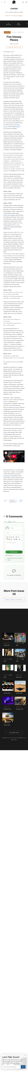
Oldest (14, 521)
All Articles (8, 24)
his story (19, 117)
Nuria (17, 126)
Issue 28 (5, 501)
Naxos (9, 215)
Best (5, 521)
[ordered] (9, 539)
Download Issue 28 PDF (15, 47)
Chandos (17, 275)
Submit (23, 1066)
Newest (9, 521)
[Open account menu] (23, 2)
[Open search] (4, 2)
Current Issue (21, 501)
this (6, 128)
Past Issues (18, 24)
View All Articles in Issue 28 (14, 599)
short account (16, 407)
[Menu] (1, 2)
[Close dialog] (25, 1055)
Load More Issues (14, 732)
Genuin (6, 386)
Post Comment (14, 552)
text (17, 182)
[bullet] (11, 539)
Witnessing (16, 485)
